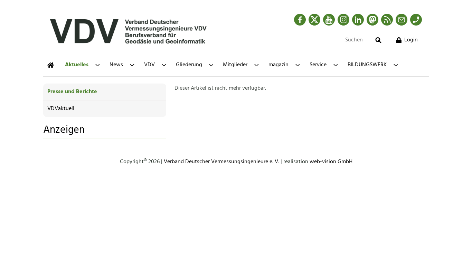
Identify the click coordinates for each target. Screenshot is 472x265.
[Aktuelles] (50, 65)
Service (318, 64)
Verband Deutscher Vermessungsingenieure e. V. (222, 161)
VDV (149, 64)
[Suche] (378, 40)
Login (411, 40)
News (116, 64)
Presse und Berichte (72, 91)
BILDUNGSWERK (367, 64)
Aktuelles (76, 64)
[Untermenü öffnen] (98, 65)
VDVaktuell (60, 108)
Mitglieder (235, 64)
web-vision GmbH (331, 161)
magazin (278, 64)
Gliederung (189, 64)
